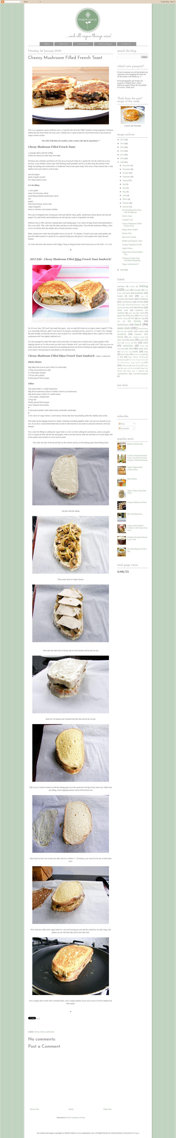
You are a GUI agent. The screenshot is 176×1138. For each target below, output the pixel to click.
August (125, 180)
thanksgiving (121, 360)
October (125, 173)
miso (122, 331)
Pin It (38, 1019)
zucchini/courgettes (140, 374)
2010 (122, 158)
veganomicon (122, 374)
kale (118, 321)
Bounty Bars (127, 233)
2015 (122, 140)
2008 (122, 270)
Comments (124, 428)
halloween (141, 316)
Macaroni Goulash (129, 237)
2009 (122, 162)
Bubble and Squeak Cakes (132, 241)
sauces (142, 346)
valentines (125, 365)
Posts (122, 424)
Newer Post (34, 1109)
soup (146, 352)
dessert (140, 307)
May (124, 192)
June (124, 188)
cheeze (36, 1032)
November (126, 169)
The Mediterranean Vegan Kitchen (129, 363)
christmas (143, 299)
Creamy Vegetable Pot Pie (132, 245)
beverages (137, 290)
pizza (119, 343)
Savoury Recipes (105, 44)
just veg (141, 318)
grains (132, 316)
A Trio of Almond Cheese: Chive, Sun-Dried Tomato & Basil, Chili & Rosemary (137, 458)
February (126, 203)
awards (132, 286)
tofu (146, 362)
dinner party (122, 310)
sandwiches (49, 1032)
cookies (139, 301)
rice (135, 342)
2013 (122, 147)
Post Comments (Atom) (76, 1117)
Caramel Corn (127, 220)
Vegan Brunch (136, 365)
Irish (132, 318)
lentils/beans (122, 324)
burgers (120, 296)
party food (121, 340)
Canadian (121, 299)
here (107, 244)
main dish (123, 328)
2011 (122, 155)
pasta (132, 339)
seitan (119, 349)
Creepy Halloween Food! (137, 502)
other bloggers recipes (137, 337)
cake (131, 296)
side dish (129, 348)
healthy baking (122, 318)
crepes (119, 305)
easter (130, 313)
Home (46, 44)
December (126, 165)
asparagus (121, 286)
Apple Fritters (127, 248)
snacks (135, 351)
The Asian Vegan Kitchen (137, 360)
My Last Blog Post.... (135, 514)
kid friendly (134, 321)
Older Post (107, 1109)
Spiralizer (136, 354)
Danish (119, 308)
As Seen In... (126, 44)
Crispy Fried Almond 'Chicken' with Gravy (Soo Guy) (137, 528)
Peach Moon (132, 479)
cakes (142, 296)
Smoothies (124, 352)
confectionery (127, 302)
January (125, 207)
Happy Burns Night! (130, 230)
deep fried (129, 307)
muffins (130, 331)
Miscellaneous (143, 328)
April (124, 195)
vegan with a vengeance (136, 371)
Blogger (136, 1133)
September (126, 177)
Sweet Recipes (83, 44)
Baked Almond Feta (134, 444)
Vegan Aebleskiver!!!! (130, 264)
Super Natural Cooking (136, 357)
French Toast (127, 216)
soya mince (125, 354)
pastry (142, 340)
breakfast (139, 293)
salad (145, 342)
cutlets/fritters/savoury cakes (135, 305)
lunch (42, 1032)
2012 (122, 151)
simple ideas (143, 349)
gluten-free (121, 316)
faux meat (140, 313)
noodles (141, 331)
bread (128, 293)
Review (127, 343)
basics (127, 290)
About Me (63, 44)
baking (143, 286)
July (124, 184)
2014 (122, 143)
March (125, 199)
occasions (121, 334)
